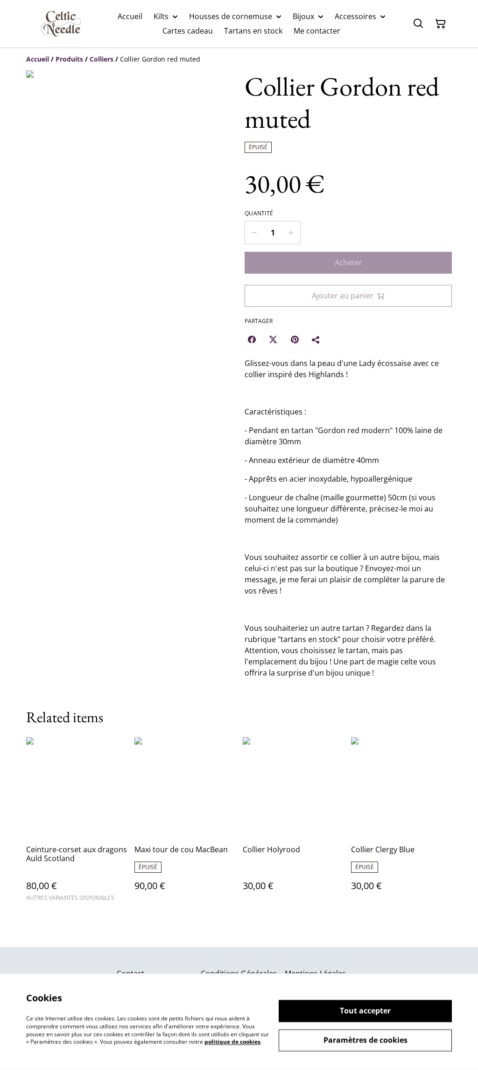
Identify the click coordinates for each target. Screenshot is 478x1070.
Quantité (259, 213)
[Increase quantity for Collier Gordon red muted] (291, 232)
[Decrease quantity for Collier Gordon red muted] (254, 232)
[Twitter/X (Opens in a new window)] (273, 339)
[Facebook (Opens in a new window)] (252, 339)
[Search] (418, 24)
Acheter (348, 262)
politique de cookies (232, 1042)
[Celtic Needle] (61, 24)
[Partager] (316, 339)
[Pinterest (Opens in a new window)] (295, 339)
